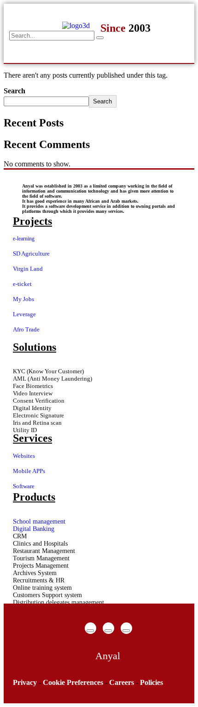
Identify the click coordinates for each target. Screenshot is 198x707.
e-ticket (22, 283)
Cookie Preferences (73, 682)
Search (14, 91)
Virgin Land (28, 268)
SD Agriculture (31, 253)
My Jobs (23, 299)
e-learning (24, 238)
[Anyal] (107, 656)
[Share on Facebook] (90, 630)
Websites (24, 455)
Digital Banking (33, 528)
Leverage (24, 314)
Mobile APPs (29, 471)
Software (24, 486)
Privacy (25, 682)
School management (39, 521)
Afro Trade (26, 329)
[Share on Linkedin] (126, 630)
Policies (151, 682)
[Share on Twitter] (108, 630)
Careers (121, 682)
